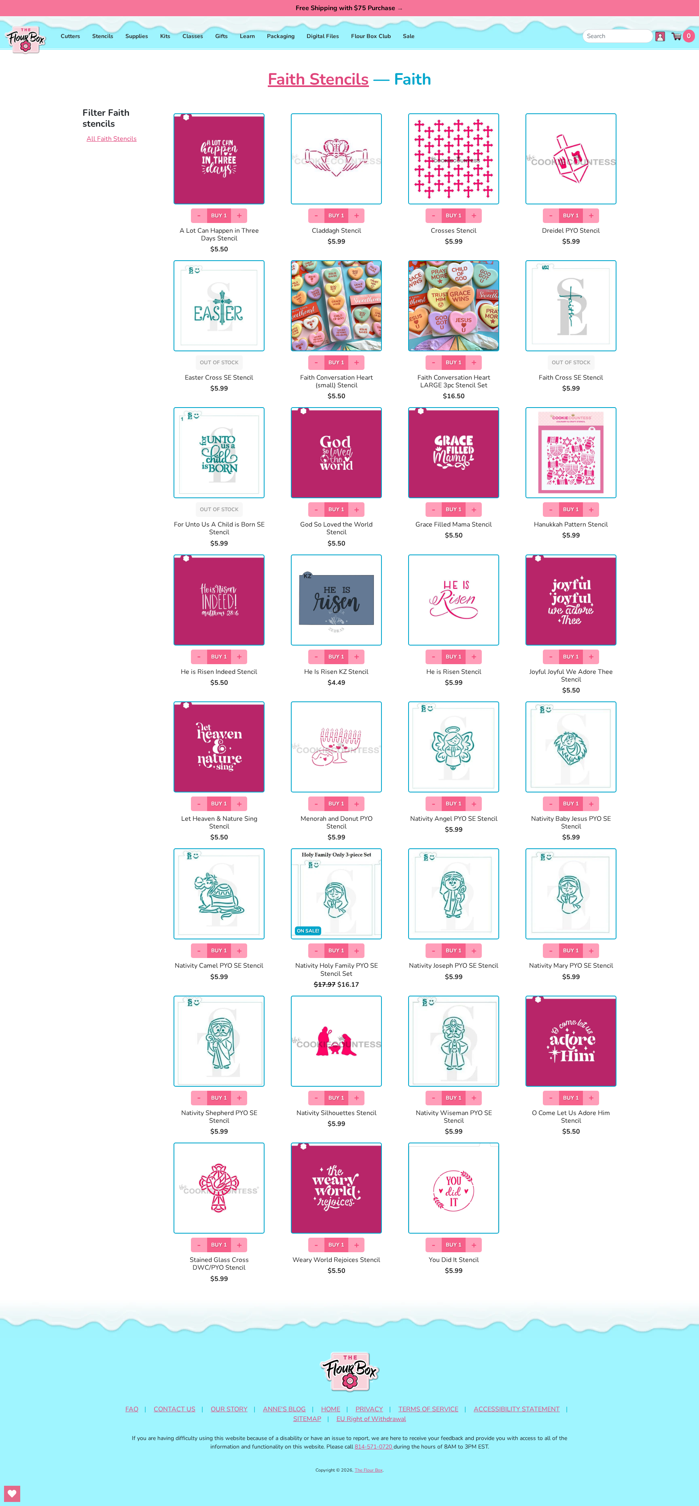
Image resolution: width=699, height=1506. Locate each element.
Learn (247, 36)
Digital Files (323, 36)
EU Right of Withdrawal (371, 1419)
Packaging (280, 36)
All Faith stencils (112, 138)
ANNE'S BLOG (284, 1409)
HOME (330, 1409)
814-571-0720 (374, 1447)
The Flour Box (369, 1470)
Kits (165, 36)
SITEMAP (307, 1419)
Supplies (136, 36)
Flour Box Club (371, 36)
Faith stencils (318, 79)
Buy (219, 215)
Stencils (102, 36)
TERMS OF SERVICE (428, 1409)
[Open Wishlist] (12, 1494)
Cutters (70, 36)
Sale (409, 36)
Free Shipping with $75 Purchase (349, 8)
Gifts (221, 36)
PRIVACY (369, 1409)
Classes (192, 36)
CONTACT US (174, 1409)
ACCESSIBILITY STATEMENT (517, 1409)
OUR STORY (229, 1409)
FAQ (131, 1409)
